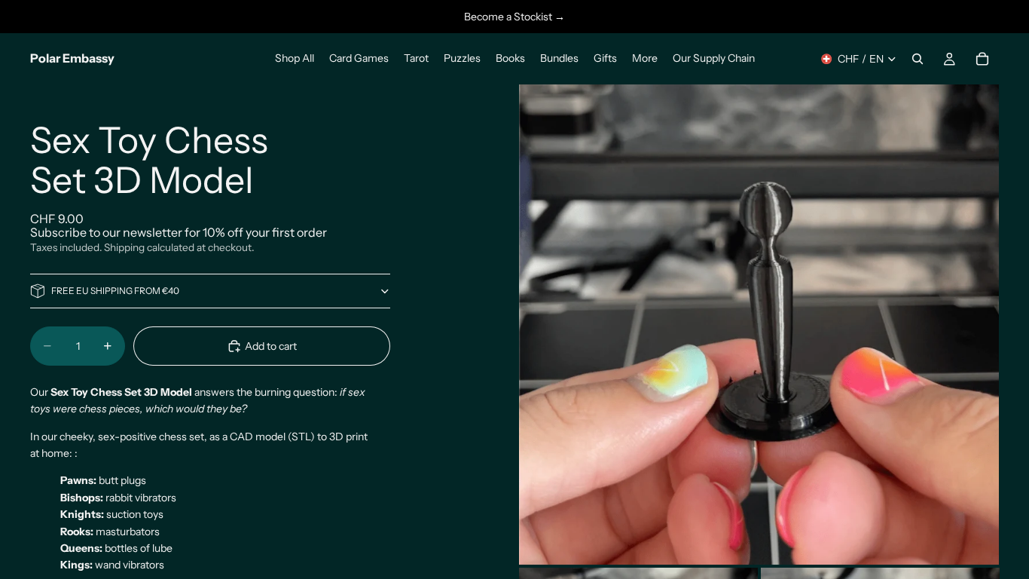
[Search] (917, 58)
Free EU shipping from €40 (115, 290)
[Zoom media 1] (759, 324)
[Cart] (982, 58)
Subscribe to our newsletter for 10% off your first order (178, 232)
